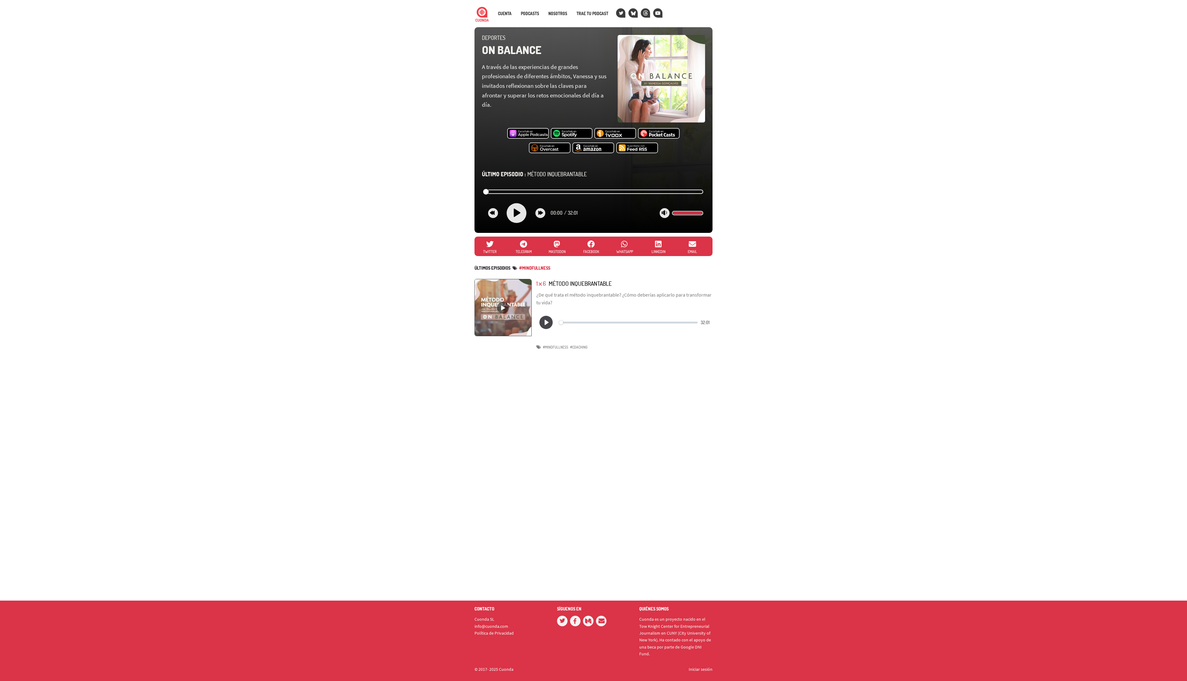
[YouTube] (657, 13)
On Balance (511, 50)
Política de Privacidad (494, 633)
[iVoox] (615, 133)
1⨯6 (541, 283)
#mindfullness (534, 268)
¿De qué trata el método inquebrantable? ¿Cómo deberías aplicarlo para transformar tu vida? (624, 299)
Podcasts (530, 13)
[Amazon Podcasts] (593, 148)
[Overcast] (550, 148)
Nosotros (557, 13)
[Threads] (645, 13)
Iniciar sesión (701, 669)
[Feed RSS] (637, 148)
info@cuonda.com (491, 626)
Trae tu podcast (592, 13)
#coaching (579, 347)
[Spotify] (572, 133)
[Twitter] (620, 13)
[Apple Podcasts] (528, 133)
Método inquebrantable (534, 174)
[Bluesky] (633, 13)
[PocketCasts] (659, 133)
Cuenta (505, 13)
